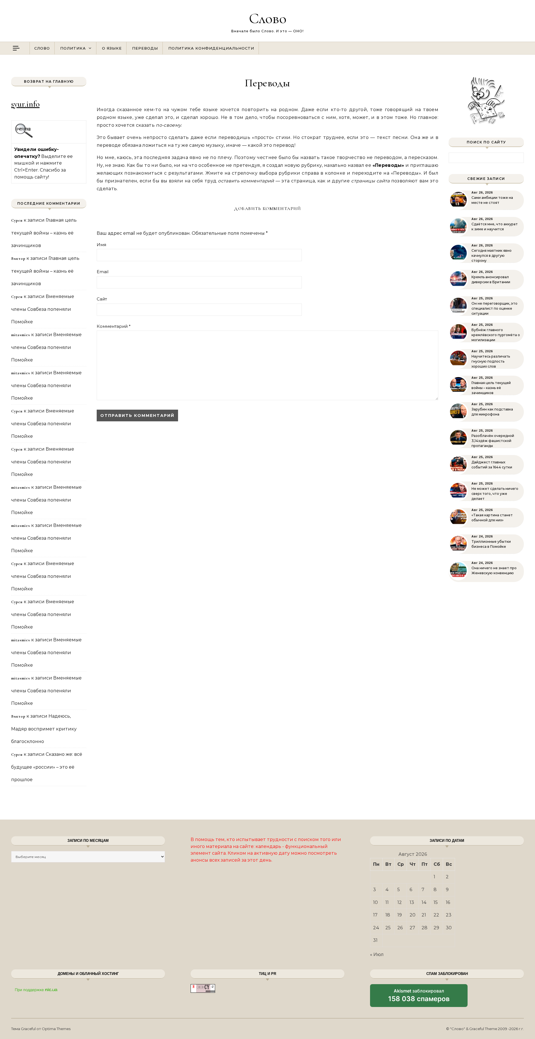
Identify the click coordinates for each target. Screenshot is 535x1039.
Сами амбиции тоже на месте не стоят (492, 200)
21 (424, 915)
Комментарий (114, 326)
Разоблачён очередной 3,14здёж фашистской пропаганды (492, 441)
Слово (267, 18)
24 (376, 927)
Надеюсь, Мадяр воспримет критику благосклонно (44, 728)
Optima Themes (56, 1028)
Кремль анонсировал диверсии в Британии (490, 279)
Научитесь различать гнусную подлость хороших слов (490, 361)
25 (388, 927)
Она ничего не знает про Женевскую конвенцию (494, 570)
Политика (73, 48)
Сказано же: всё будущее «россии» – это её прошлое (46, 767)
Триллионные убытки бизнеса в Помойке (491, 544)
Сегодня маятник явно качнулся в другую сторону (491, 255)
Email (102, 271)
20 (412, 915)
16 (448, 902)
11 (387, 902)
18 (387, 915)
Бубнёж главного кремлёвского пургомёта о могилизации (495, 335)
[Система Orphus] (24, 137)
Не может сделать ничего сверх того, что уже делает (494, 494)
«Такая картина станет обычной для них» (492, 517)
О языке (112, 48)
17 (375, 915)
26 (400, 927)
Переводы (145, 48)
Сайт (102, 299)
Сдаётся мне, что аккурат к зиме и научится (494, 226)
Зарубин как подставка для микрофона (492, 411)
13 (412, 902)
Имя (101, 244)
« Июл (377, 954)
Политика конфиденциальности (211, 48)
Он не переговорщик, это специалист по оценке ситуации (494, 308)
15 (436, 902)
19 (399, 915)
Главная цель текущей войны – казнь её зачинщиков (44, 232)
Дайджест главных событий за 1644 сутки (491, 464)
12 (399, 902)
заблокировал (419, 997)
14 (424, 902)
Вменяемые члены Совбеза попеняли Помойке (42, 309)
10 (375, 902)
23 (448, 915)
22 (436, 915)
